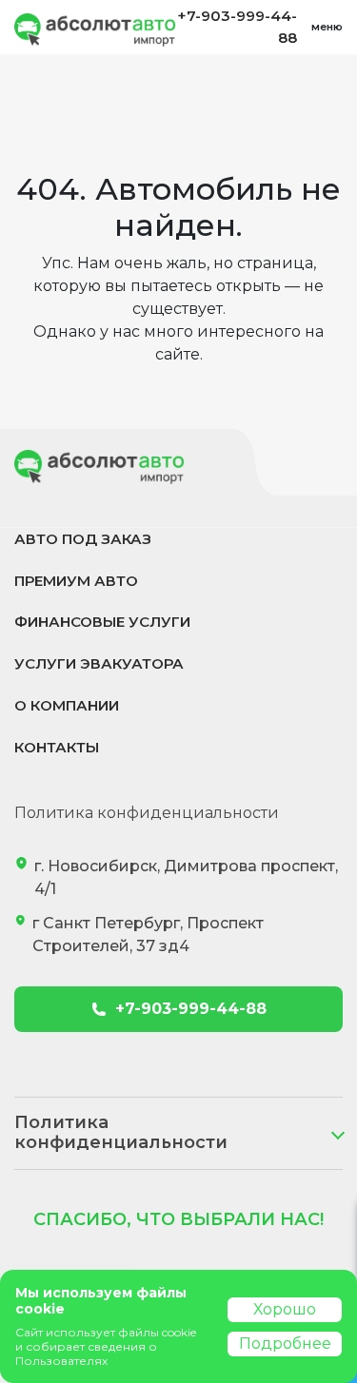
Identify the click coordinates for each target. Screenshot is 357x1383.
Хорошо (284, 1309)
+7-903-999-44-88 (237, 27)
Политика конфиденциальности (146, 813)
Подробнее (285, 1343)
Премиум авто (76, 581)
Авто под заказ (82, 539)
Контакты (56, 747)
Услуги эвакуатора (99, 663)
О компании (66, 705)
